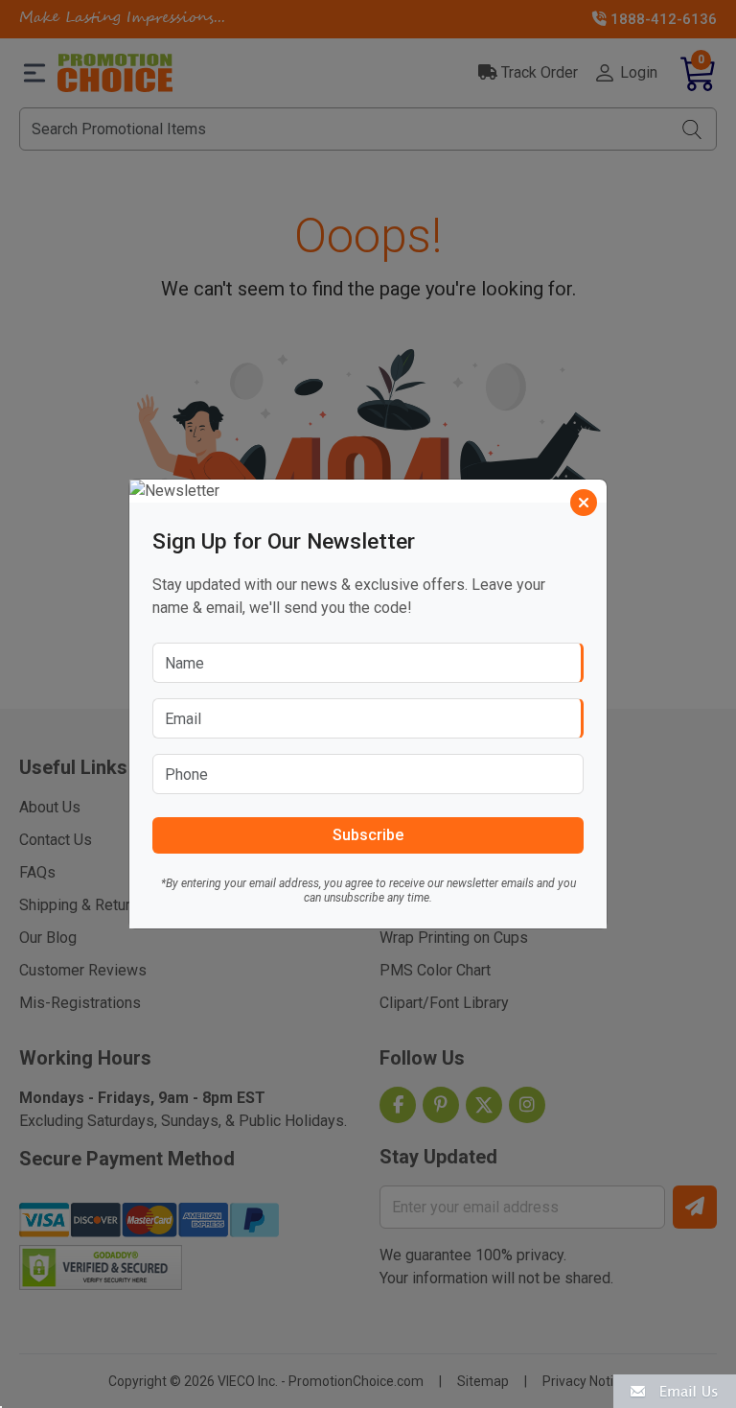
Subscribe (368, 835)
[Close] (583, 502)
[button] (674, 1390)
